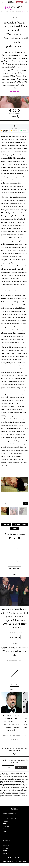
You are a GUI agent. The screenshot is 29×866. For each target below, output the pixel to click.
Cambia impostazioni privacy (10, 818)
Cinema (24, 11)
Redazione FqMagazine (12, 735)
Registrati (21, 767)
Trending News (5, 11)
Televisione (18, 11)
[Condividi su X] (14, 110)
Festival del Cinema (20, 524)
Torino (14, 528)
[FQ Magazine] (14, 7)
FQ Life (12, 11)
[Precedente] (14, 556)
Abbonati (19, 2)
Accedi (8, 767)
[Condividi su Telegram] (19, 110)
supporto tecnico (21, 795)
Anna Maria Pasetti (15, 632)
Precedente (14, 568)
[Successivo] (14, 671)
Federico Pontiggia (15, 660)
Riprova (15, 801)
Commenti (13, 117)
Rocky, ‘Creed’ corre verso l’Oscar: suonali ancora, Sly (14, 651)
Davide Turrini (15, 92)
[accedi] (26, 2)
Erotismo (6, 524)
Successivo (14, 637)
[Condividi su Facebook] (10, 110)
